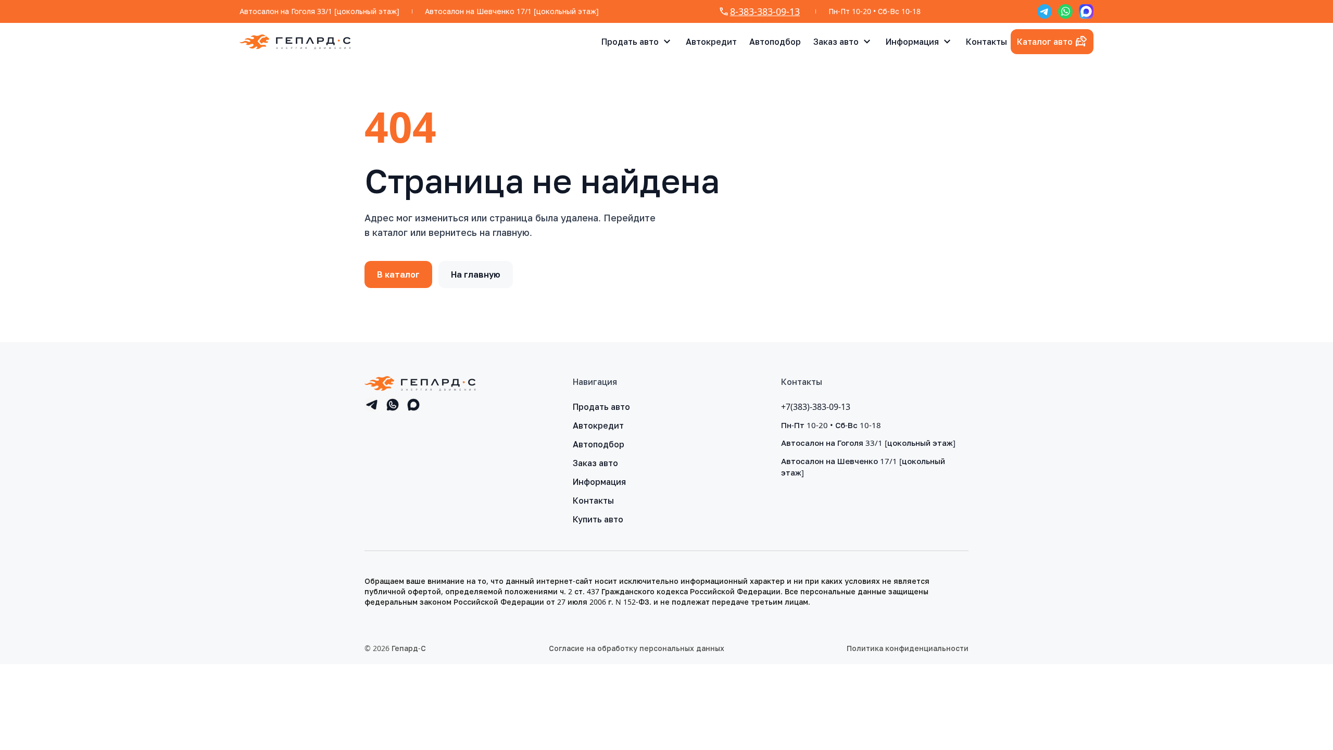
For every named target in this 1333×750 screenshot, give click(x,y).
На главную (475, 274)
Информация (912, 41)
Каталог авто (1045, 41)
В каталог (398, 274)
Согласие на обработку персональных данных (636, 648)
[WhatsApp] (1065, 11)
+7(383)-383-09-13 (815, 407)
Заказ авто (836, 41)
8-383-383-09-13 (765, 11)
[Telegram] (1044, 11)
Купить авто (598, 519)
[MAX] (1086, 11)
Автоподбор (775, 41)
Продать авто (630, 41)
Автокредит (711, 41)
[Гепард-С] (295, 41)
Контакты (986, 41)
